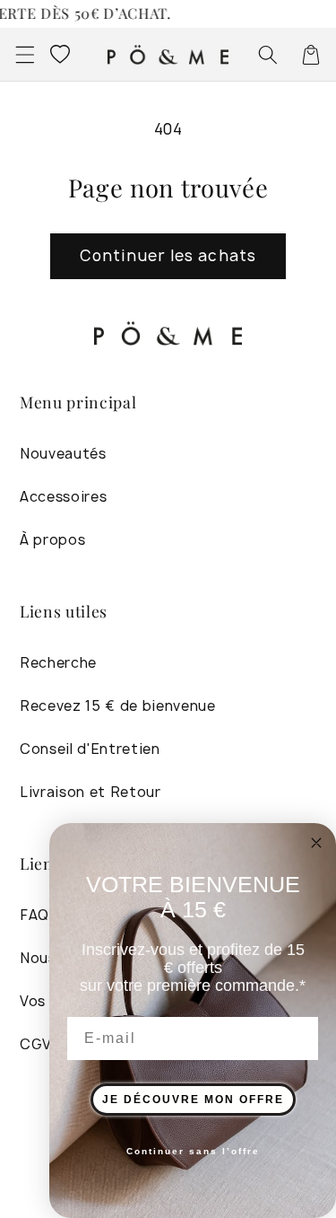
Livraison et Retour (90, 792)
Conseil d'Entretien (90, 749)
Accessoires (63, 496)
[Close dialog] (316, 843)
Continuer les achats (168, 255)
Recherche (58, 662)
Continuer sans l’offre (193, 1151)
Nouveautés (63, 453)
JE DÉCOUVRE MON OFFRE (193, 1099)
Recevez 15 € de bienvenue (118, 706)
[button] (24, 53)
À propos (52, 539)
